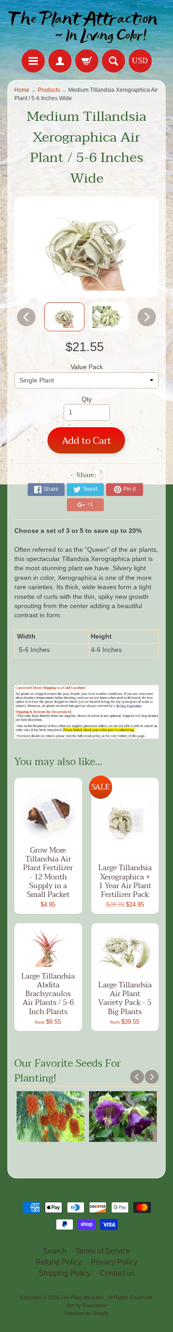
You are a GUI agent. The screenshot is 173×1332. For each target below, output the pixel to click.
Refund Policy (59, 1262)
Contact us (117, 1273)
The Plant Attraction (82, 1297)
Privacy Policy (114, 1262)
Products (49, 90)
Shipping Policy (64, 1273)
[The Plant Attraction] (86, 26)
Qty (87, 399)
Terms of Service (103, 1251)
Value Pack (87, 367)
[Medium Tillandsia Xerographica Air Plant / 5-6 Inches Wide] (64, 316)
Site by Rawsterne (86, 1305)
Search (54, 1251)
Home (22, 90)
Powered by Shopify (86, 1313)
